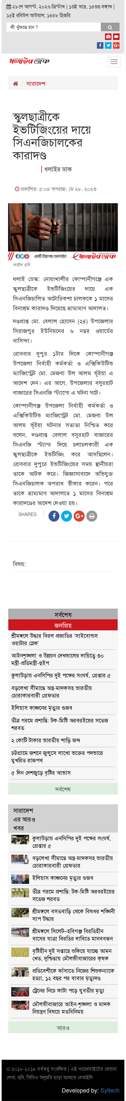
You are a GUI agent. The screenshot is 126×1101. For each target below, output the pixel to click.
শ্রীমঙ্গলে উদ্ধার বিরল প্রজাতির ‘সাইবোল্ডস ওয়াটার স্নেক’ (54, 639)
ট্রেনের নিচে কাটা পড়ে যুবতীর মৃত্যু (68, 990)
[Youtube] (116, 35)
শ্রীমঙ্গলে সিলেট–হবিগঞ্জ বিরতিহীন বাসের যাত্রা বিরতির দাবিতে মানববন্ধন (72, 934)
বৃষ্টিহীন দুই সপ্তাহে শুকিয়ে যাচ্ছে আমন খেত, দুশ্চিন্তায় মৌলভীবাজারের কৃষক (71, 954)
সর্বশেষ (63, 789)
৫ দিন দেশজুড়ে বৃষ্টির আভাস (41, 772)
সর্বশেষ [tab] (63, 614)
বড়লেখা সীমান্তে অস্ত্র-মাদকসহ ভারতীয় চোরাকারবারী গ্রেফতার (51, 691)
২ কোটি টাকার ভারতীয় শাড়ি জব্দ (45, 740)
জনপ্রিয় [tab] (63, 625)
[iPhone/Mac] (108, 35)
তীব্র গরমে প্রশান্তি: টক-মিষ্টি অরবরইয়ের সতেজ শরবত (59, 723)
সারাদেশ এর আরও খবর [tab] (24, 819)
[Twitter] (108, 44)
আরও (63, 1027)
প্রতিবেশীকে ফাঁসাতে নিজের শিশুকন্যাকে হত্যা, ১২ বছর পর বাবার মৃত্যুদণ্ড (73, 974)
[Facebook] (100, 44)
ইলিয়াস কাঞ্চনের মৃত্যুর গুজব (41, 707)
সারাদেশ (35, 83)
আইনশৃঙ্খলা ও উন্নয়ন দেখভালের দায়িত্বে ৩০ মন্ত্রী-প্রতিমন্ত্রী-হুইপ (57, 658)
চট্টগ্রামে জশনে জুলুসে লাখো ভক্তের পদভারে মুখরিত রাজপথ (57, 756)
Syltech (110, 1090)
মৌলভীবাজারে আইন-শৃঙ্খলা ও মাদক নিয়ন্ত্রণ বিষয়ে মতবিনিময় (71, 1007)
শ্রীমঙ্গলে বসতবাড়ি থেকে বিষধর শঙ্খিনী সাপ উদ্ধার (73, 914)
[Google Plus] (116, 44)
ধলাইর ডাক (58, 169)
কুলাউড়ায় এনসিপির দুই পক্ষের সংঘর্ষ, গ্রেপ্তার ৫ (61, 675)
